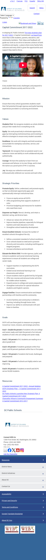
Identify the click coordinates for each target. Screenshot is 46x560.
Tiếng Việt (40, 1)
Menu (41, 8)
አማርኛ (12, 1)
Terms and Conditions (10, 507)
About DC (5, 480)
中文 (26, 1)
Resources (5, 460)
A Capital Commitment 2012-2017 (15, 401)
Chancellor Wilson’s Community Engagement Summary (22, 398)
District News (7, 466)
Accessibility (6, 494)
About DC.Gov (7, 520)
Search (32, 8)
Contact (37, 13)
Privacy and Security (9, 500)
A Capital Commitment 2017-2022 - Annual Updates (21, 386)
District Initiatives (8, 473)
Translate (16, 18)
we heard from (36, 35)
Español (32, 1)
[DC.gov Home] (13, 11)
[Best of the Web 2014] (12, 532)
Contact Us (6, 486)
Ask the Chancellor (10, 454)
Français (20, 1)
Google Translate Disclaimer (12, 514)
